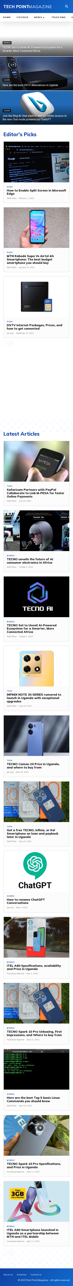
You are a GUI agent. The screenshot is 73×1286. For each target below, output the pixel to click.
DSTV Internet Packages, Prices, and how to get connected (34, 326)
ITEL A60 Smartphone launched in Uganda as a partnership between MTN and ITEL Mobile (33, 1233)
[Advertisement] (36, 382)
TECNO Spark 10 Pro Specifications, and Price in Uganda (34, 1165)
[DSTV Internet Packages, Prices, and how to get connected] (36, 297)
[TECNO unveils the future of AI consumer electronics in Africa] (36, 530)
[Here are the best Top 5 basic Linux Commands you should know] (36, 1069)
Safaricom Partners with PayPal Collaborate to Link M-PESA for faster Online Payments (35, 493)
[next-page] (11, 343)
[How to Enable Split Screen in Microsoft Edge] (36, 162)
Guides (7, 80)
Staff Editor (11, 198)
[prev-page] (5, 343)
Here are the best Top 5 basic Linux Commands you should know (33, 1099)
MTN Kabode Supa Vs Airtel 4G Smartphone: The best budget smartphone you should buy (30, 259)
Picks (10, 187)
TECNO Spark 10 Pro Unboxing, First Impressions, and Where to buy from (34, 1033)
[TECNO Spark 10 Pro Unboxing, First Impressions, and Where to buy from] (36, 1003)
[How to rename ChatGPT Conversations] (36, 871)
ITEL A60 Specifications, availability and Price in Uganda (34, 967)
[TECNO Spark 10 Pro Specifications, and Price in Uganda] (36, 1135)
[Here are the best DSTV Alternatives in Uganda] (36, 73)
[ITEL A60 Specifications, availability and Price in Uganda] (36, 937)
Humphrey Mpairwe (15, 973)
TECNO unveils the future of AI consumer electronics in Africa (30, 560)
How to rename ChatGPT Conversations (26, 901)
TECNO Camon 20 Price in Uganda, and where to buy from (33, 765)
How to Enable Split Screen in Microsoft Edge (36, 192)
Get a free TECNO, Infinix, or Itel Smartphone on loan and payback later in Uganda (32, 833)
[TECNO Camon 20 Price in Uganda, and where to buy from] (36, 735)
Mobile (7, 43)
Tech (9, 486)
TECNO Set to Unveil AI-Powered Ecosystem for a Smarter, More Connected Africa (32, 628)
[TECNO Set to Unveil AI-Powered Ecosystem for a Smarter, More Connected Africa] (36, 39)
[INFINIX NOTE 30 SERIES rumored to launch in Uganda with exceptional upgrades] (36, 666)
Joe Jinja (10, 333)
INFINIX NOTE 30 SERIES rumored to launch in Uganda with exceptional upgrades (34, 698)
